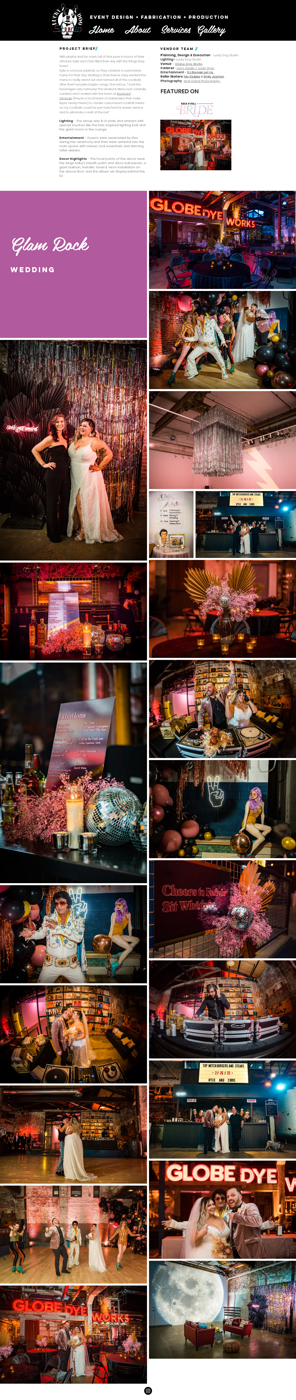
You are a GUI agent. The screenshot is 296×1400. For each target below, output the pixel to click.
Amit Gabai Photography (202, 81)
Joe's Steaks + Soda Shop (195, 68)
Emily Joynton (214, 76)
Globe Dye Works (188, 64)
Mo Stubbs (192, 76)
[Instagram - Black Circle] (148, 1391)
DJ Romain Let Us (201, 72)
